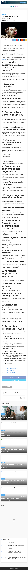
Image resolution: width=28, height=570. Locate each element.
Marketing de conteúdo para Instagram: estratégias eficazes (16, 546)
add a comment (7, 386)
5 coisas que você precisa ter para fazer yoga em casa (13, 465)
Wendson (3, 419)
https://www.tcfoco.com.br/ (9, 372)
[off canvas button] (1, 6)
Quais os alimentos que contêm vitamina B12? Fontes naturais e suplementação (13, 497)
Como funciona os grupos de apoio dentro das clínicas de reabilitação (13, 416)
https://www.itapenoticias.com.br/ (10, 370)
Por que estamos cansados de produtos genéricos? (16, 540)
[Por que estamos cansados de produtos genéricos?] (4, 539)
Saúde (4, 14)
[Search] (26, 6)
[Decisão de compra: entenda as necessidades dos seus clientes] (4, 551)
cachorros (4, 59)
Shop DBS (4, 20)
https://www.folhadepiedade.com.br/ (11, 368)
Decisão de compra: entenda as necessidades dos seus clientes (14, 552)
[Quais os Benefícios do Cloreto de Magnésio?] (14, 446)
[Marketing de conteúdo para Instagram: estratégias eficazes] (4, 545)
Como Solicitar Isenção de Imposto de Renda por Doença (13, 432)
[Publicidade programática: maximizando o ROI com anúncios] (4, 557)
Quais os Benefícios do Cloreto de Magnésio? (13, 449)
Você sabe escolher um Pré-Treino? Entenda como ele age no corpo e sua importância (13, 481)
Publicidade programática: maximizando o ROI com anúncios (17, 558)
